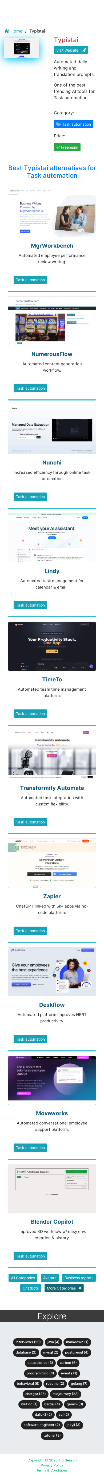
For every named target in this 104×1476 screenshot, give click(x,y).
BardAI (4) (52, 1404)
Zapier (52, 896)
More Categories (62, 1288)
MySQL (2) (50, 1352)
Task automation (30, 279)
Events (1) (69, 1373)
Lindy (52, 571)
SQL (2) (64, 1414)
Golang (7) (79, 1384)
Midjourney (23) (66, 1394)
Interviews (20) (28, 1342)
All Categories (23, 1277)
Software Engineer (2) (42, 1425)
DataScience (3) (40, 1363)
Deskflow (52, 1004)
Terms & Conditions (52, 1470)
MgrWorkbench (52, 245)
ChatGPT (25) (35, 1394)
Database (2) (26, 1352)
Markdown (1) (77, 1342)
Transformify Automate (52, 788)
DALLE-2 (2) (43, 1414)
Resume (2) (55, 1384)
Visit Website (69, 50)
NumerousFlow (52, 354)
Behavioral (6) (28, 1384)
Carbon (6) (68, 1363)
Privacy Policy (52, 1465)
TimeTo (52, 679)
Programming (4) (40, 1373)
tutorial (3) (52, 1435)
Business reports (79, 1277)
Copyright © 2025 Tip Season (52, 1460)
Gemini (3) (75, 1404)
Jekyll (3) (74, 1425)
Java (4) (53, 1342)
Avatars (49, 1277)
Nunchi (52, 462)
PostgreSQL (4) (77, 1352)
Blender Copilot (52, 1221)
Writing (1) (29, 1404)
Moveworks (52, 1113)
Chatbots (31, 1288)
